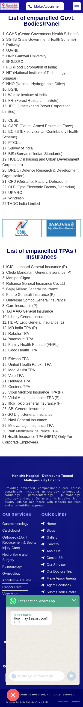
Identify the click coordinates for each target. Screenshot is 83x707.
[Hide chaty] (13, 695)
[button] (77, 6)
